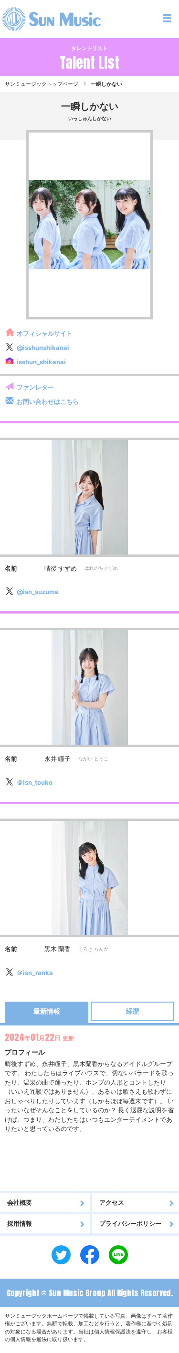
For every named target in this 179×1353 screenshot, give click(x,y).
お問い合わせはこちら (48, 401)
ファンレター (35, 387)
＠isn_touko (35, 782)
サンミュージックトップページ (41, 84)
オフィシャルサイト (45, 333)
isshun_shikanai (41, 362)
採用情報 (19, 1223)
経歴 (132, 1011)
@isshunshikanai (43, 347)
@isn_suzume (38, 591)
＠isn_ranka (35, 972)
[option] (89, 225)
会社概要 (19, 1202)
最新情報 (46, 1011)
